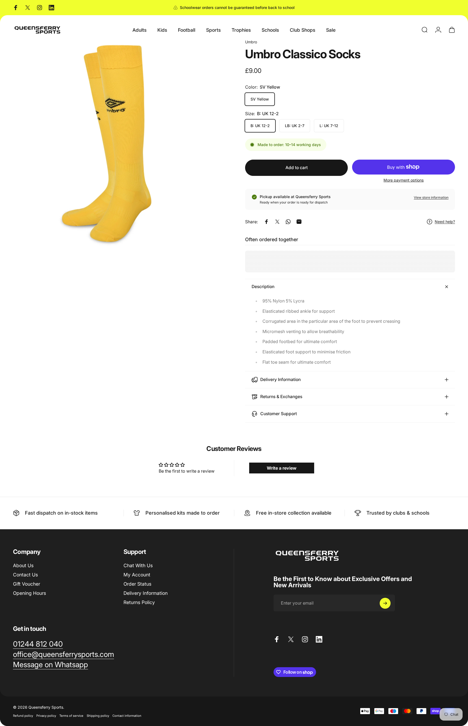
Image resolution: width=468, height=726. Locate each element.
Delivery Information (145, 593)
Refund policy (23, 716)
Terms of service (71, 716)
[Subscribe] (385, 603)
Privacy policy (46, 716)
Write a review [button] (282, 468)
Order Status (137, 583)
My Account (136, 574)
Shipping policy (98, 716)
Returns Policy (139, 602)
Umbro (251, 42)
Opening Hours (29, 593)
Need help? (445, 221)
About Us (23, 565)
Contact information (126, 716)
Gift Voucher (26, 583)
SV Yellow (260, 99)
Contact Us (25, 574)
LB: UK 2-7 (294, 125)
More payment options (404, 180)
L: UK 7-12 (329, 125)
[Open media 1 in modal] (118, 144)
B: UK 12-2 (260, 125)
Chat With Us (138, 565)
